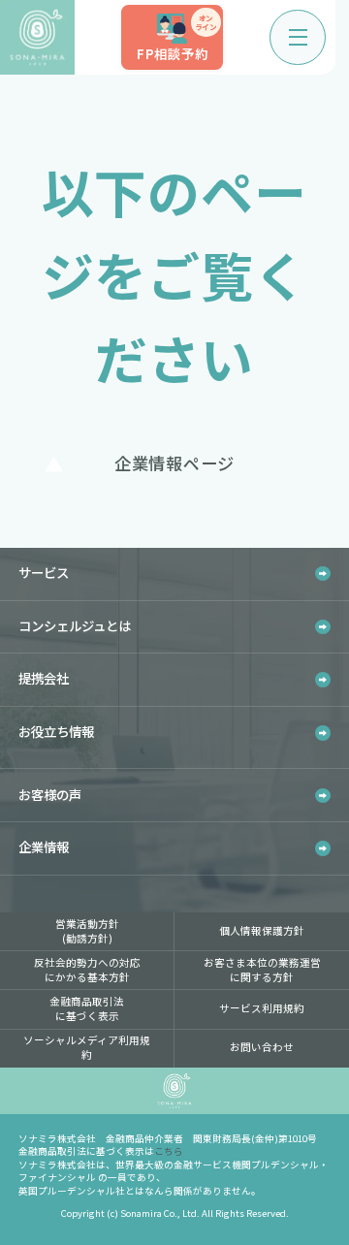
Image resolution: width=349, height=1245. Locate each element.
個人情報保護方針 (261, 930)
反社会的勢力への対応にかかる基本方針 (87, 969)
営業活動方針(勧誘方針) (87, 930)
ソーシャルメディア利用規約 (86, 1047)
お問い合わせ (262, 1046)
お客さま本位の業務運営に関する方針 (262, 969)
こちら (168, 1151)
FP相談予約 (176, 38)
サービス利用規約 (261, 1008)
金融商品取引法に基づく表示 (86, 1008)
